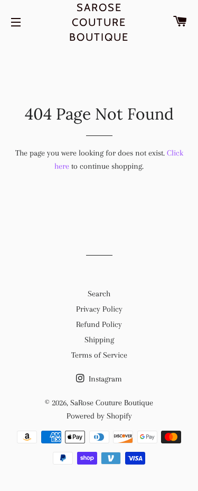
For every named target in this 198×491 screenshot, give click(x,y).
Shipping (99, 339)
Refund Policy (99, 324)
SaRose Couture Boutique (99, 22)
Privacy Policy (99, 309)
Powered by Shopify (99, 416)
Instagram (104, 379)
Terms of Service (99, 355)
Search (99, 293)
